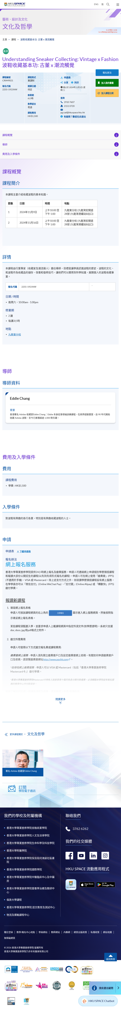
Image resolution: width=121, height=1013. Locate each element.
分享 (66, 82)
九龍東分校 (14, 334)
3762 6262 (80, 829)
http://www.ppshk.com (55, 659)
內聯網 (66, 932)
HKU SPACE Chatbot (101, 1001)
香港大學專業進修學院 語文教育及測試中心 (31, 907)
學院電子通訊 (27, 789)
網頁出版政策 (80, 932)
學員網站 (43, 932)
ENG (96, 4)
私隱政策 (95, 932)
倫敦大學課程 (14, 899)
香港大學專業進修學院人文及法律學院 (28, 835)
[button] (108, 4)
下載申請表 (25, 551)
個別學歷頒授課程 (17, 707)
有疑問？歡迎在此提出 (74, 116)
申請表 (67, 77)
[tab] (60, 171)
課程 (13, 39)
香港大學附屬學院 (17, 850)
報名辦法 (107, 72)
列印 (76, 82)
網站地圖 (107, 932)
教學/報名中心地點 (26, 932)
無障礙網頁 (9, 938)
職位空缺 (8, 932)
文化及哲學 (17, 26)
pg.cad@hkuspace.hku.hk (72, 112)
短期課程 (12, 699)
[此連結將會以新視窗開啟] (87, 884)
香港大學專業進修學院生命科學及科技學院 (31, 843)
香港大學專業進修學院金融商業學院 (27, 827)
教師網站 (55, 932)
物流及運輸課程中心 (18, 914)
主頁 (4, 39)
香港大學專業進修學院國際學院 (24, 869)
